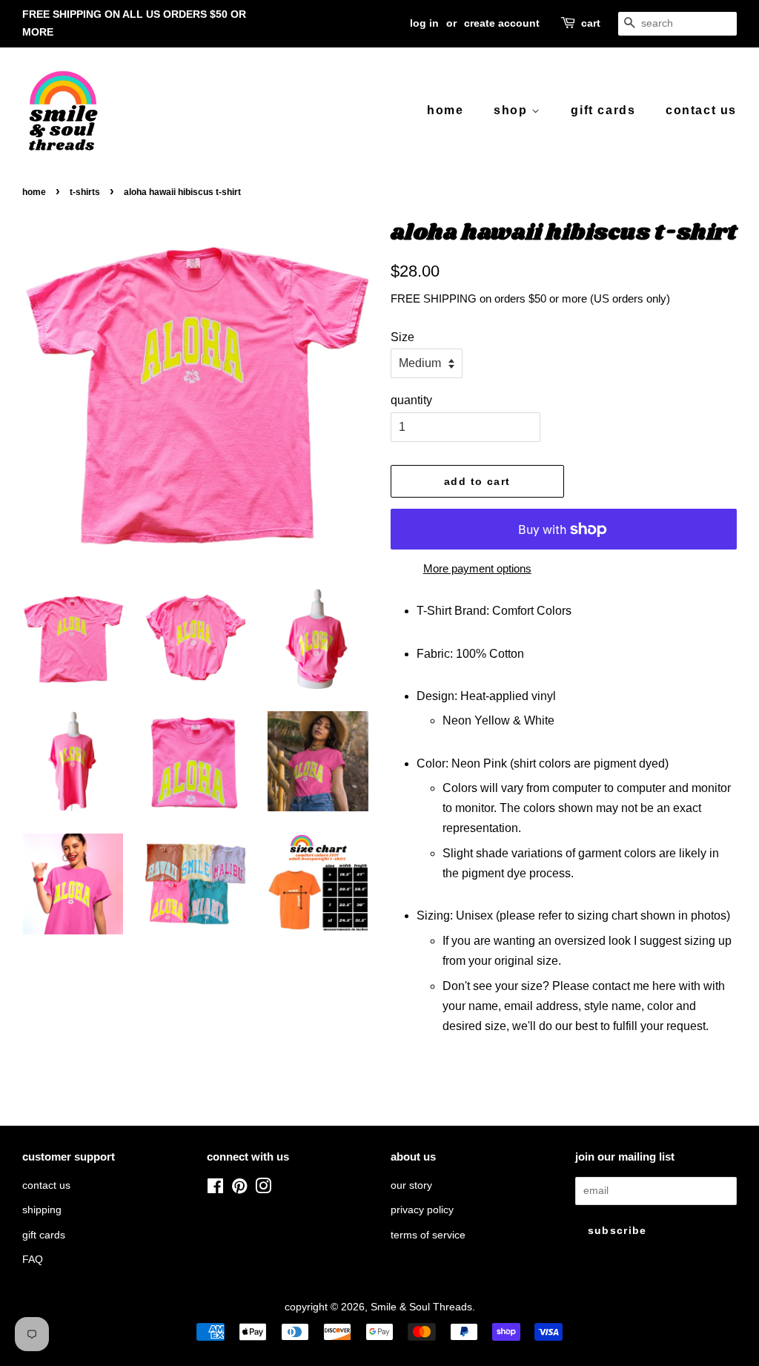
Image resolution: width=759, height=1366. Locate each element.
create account (502, 23)
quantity (411, 400)
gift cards (603, 110)
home (445, 110)
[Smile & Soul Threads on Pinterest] (239, 1189)
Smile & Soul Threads (421, 1307)
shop (512, 110)
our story (411, 1185)
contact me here (634, 986)
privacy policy (422, 1209)
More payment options (477, 568)
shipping (42, 1209)
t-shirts (85, 192)
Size (402, 337)
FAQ (32, 1259)
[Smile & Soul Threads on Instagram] (263, 1189)
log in (424, 23)
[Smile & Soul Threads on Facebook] (215, 1189)
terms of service (428, 1235)
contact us (701, 110)
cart (590, 23)
